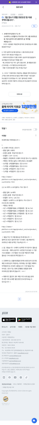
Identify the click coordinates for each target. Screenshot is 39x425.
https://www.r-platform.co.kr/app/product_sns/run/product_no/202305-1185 (19, 229)
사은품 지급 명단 (30, 327)
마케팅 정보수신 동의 (29, 384)
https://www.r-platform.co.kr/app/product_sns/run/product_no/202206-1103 (19, 179)
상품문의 (20, 14)
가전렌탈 (12, 14)
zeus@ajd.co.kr (23, 353)
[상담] (34, 420)
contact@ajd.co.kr (15, 356)
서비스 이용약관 (17, 384)
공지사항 (13, 327)
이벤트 (20, 327)
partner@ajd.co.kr (15, 361)
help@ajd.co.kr (14, 358)
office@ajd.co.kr (14, 363)
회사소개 (4, 327)
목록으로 (19, 94)
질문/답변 (4, 14)
